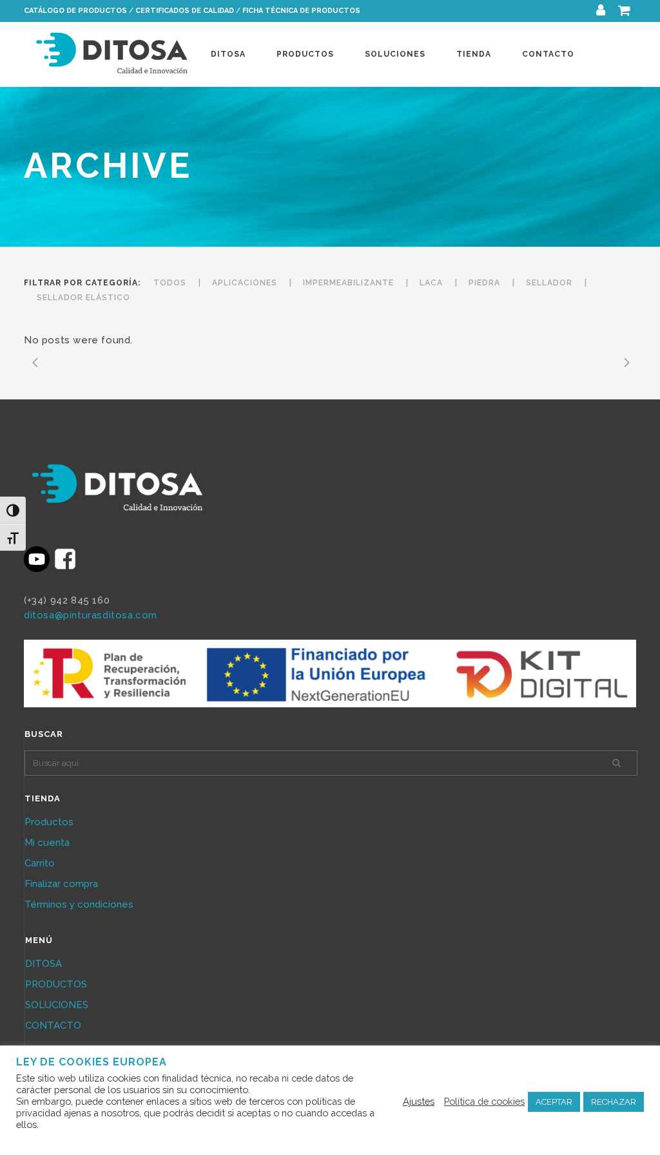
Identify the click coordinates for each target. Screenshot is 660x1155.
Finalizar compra (61, 884)
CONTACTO (53, 1025)
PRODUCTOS (56, 984)
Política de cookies (484, 1101)
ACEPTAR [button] (554, 1102)
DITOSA (43, 963)
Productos (48, 822)
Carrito (39, 863)
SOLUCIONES (56, 1005)
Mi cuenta (47, 842)
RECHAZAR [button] (613, 1102)
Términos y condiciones (78, 904)
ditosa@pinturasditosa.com (90, 615)
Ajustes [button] (418, 1101)
